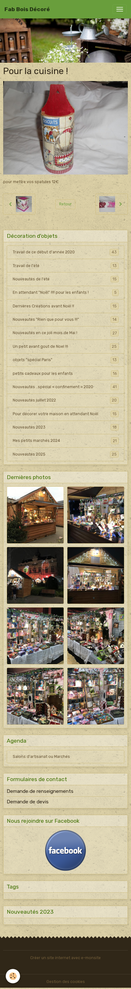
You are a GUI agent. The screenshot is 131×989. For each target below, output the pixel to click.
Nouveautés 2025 (65, 454)
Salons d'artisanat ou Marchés (41, 756)
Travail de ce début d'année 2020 (65, 252)
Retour (65, 204)
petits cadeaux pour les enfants (65, 373)
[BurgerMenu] (120, 9)
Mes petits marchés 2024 (65, 440)
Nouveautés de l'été (65, 279)
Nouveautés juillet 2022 (65, 400)
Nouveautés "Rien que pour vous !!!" (65, 319)
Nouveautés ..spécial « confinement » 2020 (65, 387)
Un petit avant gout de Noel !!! (65, 346)
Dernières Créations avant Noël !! (65, 306)
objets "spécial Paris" (65, 360)
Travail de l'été (65, 266)
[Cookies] (13, 976)
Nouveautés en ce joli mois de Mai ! (65, 333)
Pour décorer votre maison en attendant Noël (65, 414)
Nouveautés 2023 (65, 427)
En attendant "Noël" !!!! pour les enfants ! (65, 292)
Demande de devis (28, 802)
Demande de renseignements (40, 791)
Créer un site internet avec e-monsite (65, 958)
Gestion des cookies (65, 981)
